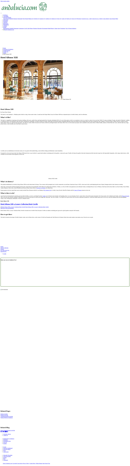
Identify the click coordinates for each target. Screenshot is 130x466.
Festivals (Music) (7, 449)
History (31, 28)
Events (4, 447)
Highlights (5, 439)
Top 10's (5, 442)
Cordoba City (48, 18)
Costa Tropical (112, 18)
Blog (4, 458)
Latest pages (6, 451)
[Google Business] (7, 431)
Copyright (15, 463)
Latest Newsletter (7, 456)
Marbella (11, 18)
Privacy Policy (26, 463)
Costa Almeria (106, 18)
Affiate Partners (39, 463)
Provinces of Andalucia (8, 49)
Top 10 (67, 28)
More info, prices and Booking (7, 208)
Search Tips (47, 463)
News (4, 450)
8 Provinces (78, 18)
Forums (4, 457)
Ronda (26, 18)
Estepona (15, 18)
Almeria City (54, 18)
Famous (2, 249)
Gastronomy (21, 28)
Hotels (4, 53)
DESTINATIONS (7, 17)
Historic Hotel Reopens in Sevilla (8, 430)
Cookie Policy (32, 463)
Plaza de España (125, 196)
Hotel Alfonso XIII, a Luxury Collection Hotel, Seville (19, 204)
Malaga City (31, 18)
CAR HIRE (5, 16)
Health (49, 28)
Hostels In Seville (4, 415)
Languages (5, 460)
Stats (44, 463)
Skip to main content (5, 1)
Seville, (44, 196)
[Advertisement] (65, 39)
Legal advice (20, 463)
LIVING (5, 26)
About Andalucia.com (7, 463)
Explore (5, 443)
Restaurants (16, 28)
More (117, 18)
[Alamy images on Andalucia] (5, 431)
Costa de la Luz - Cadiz (87, 18)
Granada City (42, 18)
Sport (59, 28)
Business (35, 28)
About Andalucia (72, 28)
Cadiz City (64, 18)
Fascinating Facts (7, 441)
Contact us (5, 435)
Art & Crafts (27, 28)
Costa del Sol (6, 18)
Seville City (36, 18)
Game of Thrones (78, 190)
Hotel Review (3, 251)
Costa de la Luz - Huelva (97, 18)
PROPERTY (6, 24)
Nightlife (11, 28)
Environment (45, 28)
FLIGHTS (5, 21)
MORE (4, 27)
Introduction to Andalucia (8, 438)
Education (39, 28)
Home (4, 48)
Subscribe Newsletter (7, 455)
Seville (4, 253)
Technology (62, 28)
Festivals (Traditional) (8, 448)
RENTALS (5, 23)
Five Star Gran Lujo (5, 250)
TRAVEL (5, 22)
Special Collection (4, 247)
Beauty (52, 28)
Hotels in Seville (4, 414)
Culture (55, 28)
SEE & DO (5, 20)
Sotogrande (19, 18)
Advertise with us (7, 434)
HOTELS (5, 15)
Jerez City (59, 18)
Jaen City (74, 18)
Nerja (24, 18)
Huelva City (69, 18)
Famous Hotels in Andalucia (7, 417)
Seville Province (6, 50)
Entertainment (6, 28)
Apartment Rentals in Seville (7, 416)
